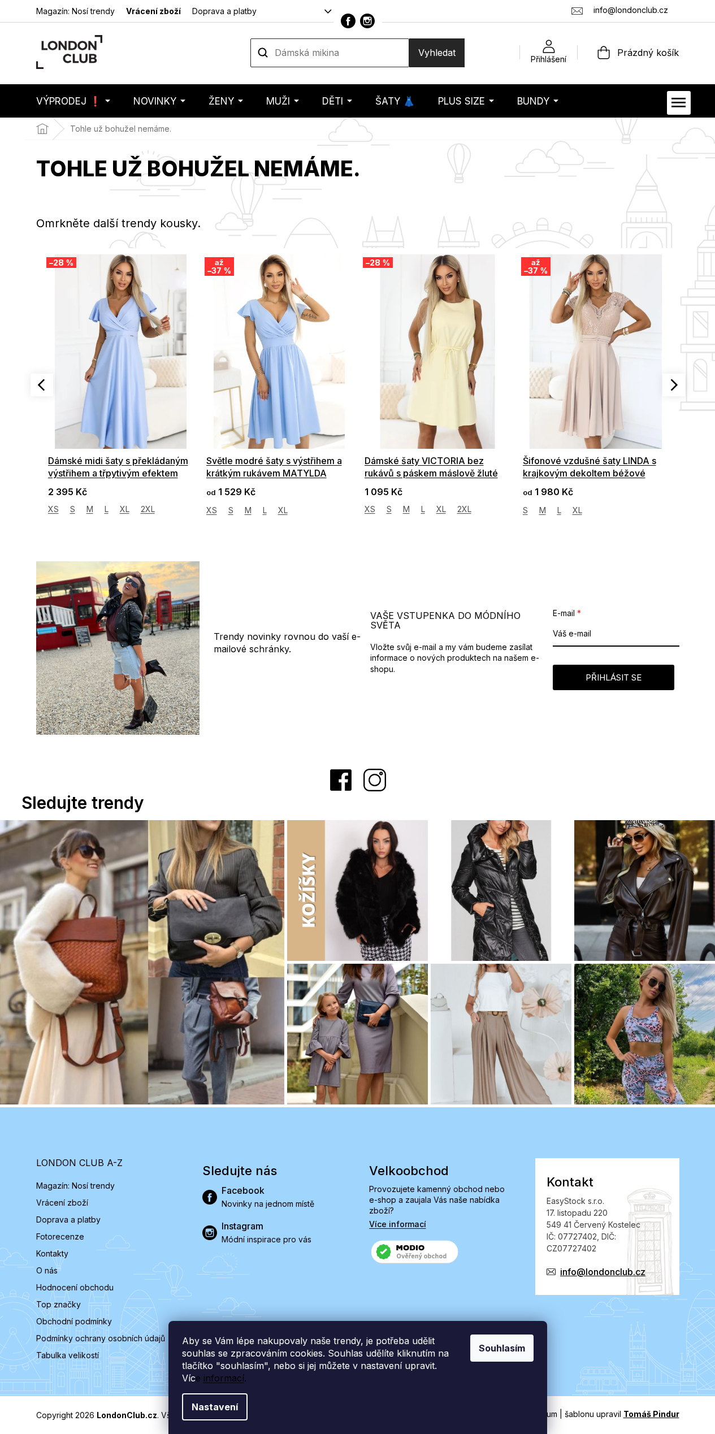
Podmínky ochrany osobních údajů (100, 1338)
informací (223, 1378)
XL (124, 510)
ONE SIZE (540, 509)
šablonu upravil (622, 1414)
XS (53, 510)
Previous (42, 385)
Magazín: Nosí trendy (75, 11)
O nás (47, 1270)
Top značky (58, 1304)
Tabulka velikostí (67, 1355)
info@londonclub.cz (602, 1271)
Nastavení (215, 1407)
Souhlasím (502, 1348)
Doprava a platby (224, 11)
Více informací (397, 1224)
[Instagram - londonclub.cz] (367, 21)
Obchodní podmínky (74, 1321)
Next (673, 385)
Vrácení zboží (153, 11)
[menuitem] (73, 101)
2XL (306, 509)
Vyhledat (437, 52)
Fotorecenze (60, 1236)
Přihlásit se (614, 677)
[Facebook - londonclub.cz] (348, 21)
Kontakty (52, 1253)
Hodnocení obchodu (75, 1287)
